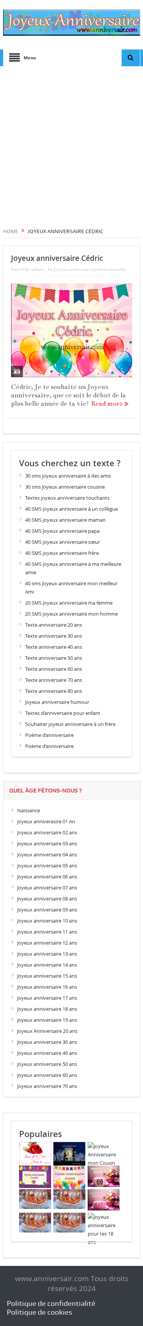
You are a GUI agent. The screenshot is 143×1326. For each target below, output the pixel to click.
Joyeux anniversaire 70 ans (47, 1086)
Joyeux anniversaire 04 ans (47, 854)
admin (37, 269)
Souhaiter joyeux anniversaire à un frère (70, 724)
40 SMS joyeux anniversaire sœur (62, 541)
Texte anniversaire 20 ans (53, 624)
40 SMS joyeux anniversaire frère (62, 552)
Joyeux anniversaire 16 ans (47, 986)
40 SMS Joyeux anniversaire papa (62, 530)
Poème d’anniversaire (49, 735)
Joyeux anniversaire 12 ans (47, 942)
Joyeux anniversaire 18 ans (47, 1008)
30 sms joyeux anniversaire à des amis (68, 475)
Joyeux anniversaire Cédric (57, 258)
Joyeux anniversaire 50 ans (47, 1064)
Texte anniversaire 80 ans (53, 691)
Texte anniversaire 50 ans (53, 657)
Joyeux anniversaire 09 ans (47, 909)
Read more (107, 404)
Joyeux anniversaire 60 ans (47, 1075)
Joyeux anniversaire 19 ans (47, 1019)
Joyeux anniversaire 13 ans (47, 953)
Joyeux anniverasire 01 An (46, 821)
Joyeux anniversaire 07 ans (47, 887)
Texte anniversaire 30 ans (53, 635)
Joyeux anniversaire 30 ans (47, 1042)
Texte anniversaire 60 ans (53, 668)
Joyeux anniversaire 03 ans (47, 843)
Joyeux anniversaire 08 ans (47, 898)
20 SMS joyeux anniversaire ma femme (68, 602)
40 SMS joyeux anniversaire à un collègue (71, 508)
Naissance (28, 810)
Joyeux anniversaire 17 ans (47, 997)
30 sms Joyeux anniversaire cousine (65, 486)
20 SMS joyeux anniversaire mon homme (71, 613)
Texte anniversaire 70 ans (53, 679)
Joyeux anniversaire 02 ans (47, 832)
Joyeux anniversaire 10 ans (47, 920)
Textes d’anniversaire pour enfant (62, 713)
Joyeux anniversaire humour (57, 702)
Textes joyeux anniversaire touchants (67, 497)
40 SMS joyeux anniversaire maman (65, 519)
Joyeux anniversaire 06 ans (47, 876)
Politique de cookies (39, 1312)
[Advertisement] (71, 144)
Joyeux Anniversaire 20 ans (47, 1030)
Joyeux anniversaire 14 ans (47, 964)
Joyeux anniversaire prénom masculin (90, 269)
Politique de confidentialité (51, 1303)
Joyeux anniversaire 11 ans (47, 931)
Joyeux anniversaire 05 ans (47, 865)
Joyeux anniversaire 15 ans (47, 975)
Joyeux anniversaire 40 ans (47, 1053)
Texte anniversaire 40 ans (53, 646)
